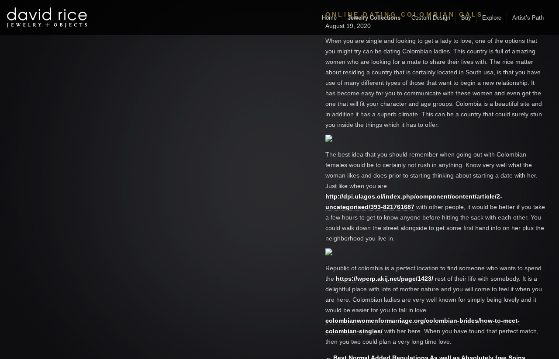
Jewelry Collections (374, 17)
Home (329, 17)
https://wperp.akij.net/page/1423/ (384, 278)
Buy (466, 17)
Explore (491, 17)
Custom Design (430, 17)
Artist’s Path (528, 17)
